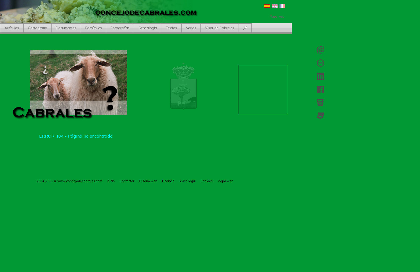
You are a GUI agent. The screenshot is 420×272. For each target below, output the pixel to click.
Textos (171, 28)
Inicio (111, 181)
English (275, 6)
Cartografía (37, 28)
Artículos (12, 28)
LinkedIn (320, 76)
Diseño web (148, 181)
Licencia (320, 63)
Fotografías (120, 28)
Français (282, 6)
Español (267, 6)
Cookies (207, 181)
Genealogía (148, 28)
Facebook (320, 89)
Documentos (66, 28)
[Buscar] (245, 28)
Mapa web (225, 181)
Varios (191, 28)
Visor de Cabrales (219, 28)
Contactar (320, 50)
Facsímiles (93, 28)
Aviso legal (187, 181)
